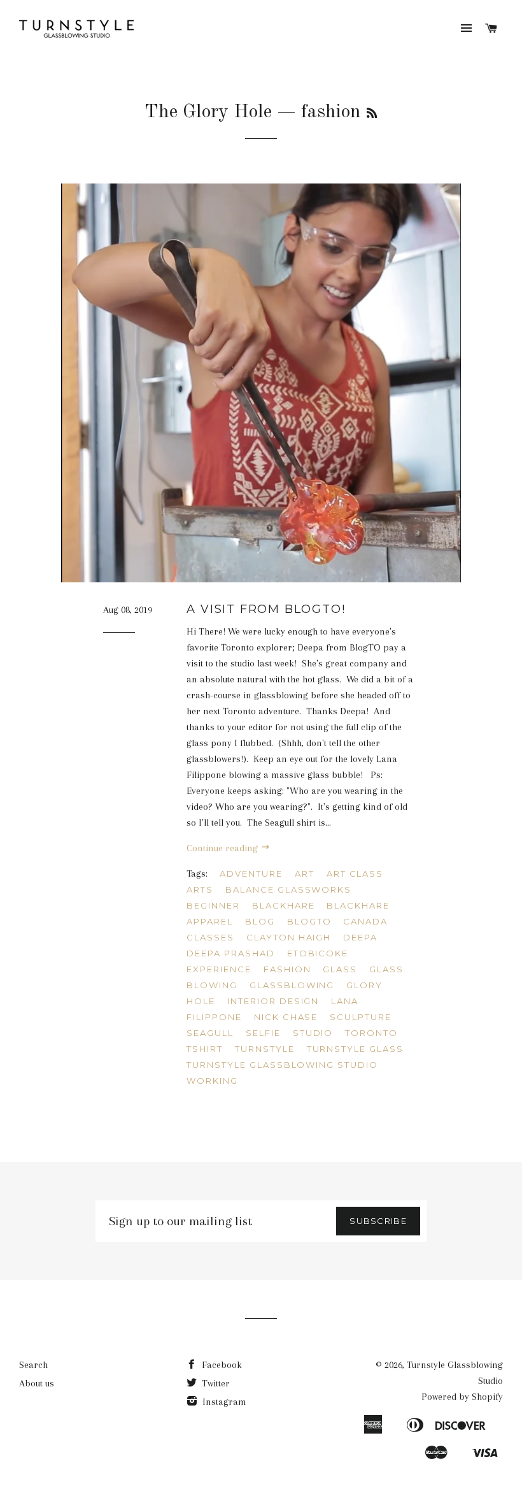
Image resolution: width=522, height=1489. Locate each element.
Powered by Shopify (462, 1396)
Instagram (223, 1401)
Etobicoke (318, 953)
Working (212, 1080)
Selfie (263, 1033)
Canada (365, 921)
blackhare (283, 905)
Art (304, 873)
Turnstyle (265, 1049)
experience (219, 969)
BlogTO (309, 921)
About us (36, 1383)
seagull (210, 1033)
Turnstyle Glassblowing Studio (282, 1065)
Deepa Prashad (230, 953)
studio (313, 1033)
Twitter (214, 1383)
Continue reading (223, 848)
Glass (340, 969)
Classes (210, 937)
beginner (213, 905)
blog (260, 921)
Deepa (360, 937)
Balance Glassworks (288, 889)
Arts (200, 889)
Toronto (371, 1033)
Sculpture (361, 1017)
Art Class (355, 873)
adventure (251, 873)
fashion (287, 969)
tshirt (205, 1049)
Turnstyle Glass (355, 1049)
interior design (273, 1001)
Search (33, 1364)
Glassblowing (292, 985)
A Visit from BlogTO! (266, 609)
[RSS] (371, 114)
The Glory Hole (208, 112)
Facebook (220, 1364)
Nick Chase (286, 1017)
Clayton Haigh (288, 937)
